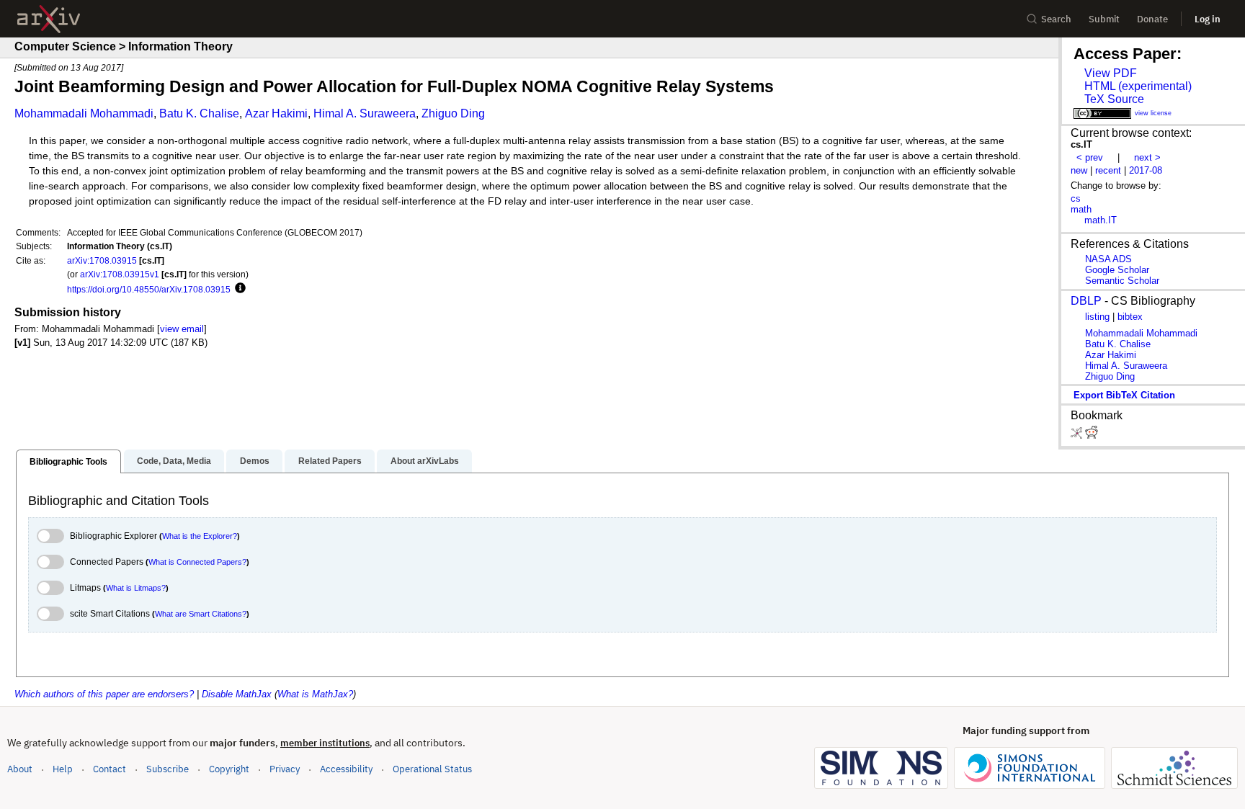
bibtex (1130, 316)
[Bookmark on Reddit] (1091, 435)
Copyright (229, 769)
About (19, 769)
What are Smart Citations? (200, 613)
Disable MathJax (237, 694)
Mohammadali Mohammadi (83, 113)
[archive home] (48, 19)
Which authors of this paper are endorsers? (104, 694)
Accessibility (346, 769)
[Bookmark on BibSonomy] (1078, 435)
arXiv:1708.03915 (102, 260)
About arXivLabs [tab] (425, 461)
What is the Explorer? (199, 536)
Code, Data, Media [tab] (174, 461)
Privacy (284, 769)
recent (1108, 170)
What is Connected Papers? (197, 562)
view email (182, 328)
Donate (1152, 19)
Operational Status (432, 768)
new (1079, 170)
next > (1147, 157)
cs (1076, 198)
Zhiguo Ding (453, 113)
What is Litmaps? (136, 588)
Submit (1104, 19)
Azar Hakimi (276, 113)
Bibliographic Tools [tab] (68, 462)
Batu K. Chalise (199, 113)
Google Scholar (1117, 269)
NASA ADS (1108, 259)
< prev (1089, 157)
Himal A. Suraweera (364, 113)
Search (1056, 19)
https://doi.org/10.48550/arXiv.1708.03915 (149, 289)
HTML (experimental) (1138, 86)
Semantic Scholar (1122, 280)
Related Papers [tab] (330, 461)
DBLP (1086, 301)
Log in (1208, 19)
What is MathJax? (315, 694)
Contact (109, 769)
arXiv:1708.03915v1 (119, 274)
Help (63, 769)
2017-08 (1145, 170)
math (1081, 209)
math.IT (1100, 220)
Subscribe (167, 769)
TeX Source (1114, 99)
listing (1097, 316)
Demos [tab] (254, 461)
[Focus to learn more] (238, 288)
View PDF (1110, 73)
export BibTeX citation (1124, 395)
